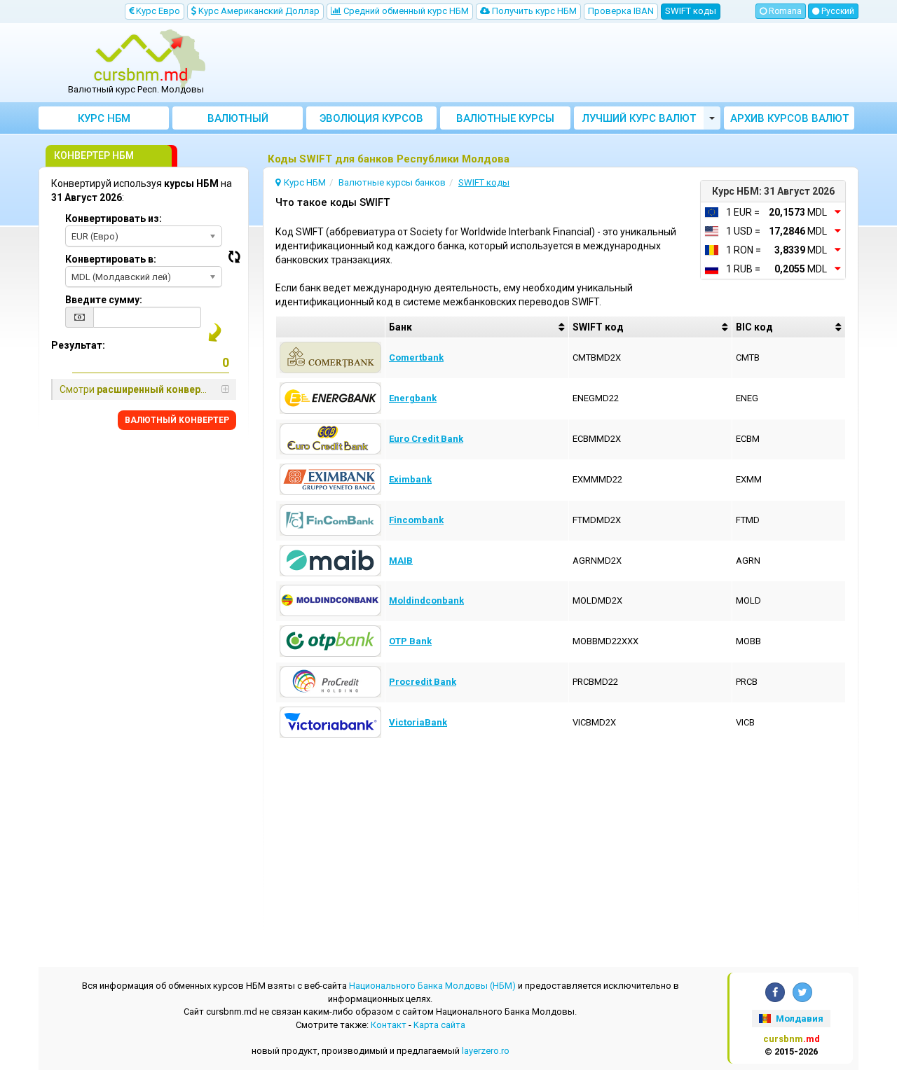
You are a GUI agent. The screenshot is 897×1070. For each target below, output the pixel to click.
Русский (836, 11)
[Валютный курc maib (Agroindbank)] (330, 560)
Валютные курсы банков (505, 121)
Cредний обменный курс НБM (405, 11)
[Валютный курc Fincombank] (330, 519)
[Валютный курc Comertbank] (330, 357)
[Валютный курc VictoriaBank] (330, 721)
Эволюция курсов (371, 118)
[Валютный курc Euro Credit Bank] (330, 438)
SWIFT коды (690, 11)
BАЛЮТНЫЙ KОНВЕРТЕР (177, 420)
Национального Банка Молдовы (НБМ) (432, 985)
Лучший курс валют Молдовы (639, 121)
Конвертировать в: (110, 259)
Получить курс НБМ (533, 11)
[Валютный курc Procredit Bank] (330, 681)
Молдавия (798, 1018)
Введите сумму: (103, 299)
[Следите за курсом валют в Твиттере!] (802, 992)
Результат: (78, 345)
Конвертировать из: (113, 218)
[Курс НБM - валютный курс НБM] (140, 58)
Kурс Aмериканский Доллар (258, 11)
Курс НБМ (104, 118)
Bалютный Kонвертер (237, 121)
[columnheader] (476, 327)
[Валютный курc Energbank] (330, 397)
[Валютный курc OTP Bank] (330, 640)
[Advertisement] (551, 63)
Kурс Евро (157, 11)
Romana (784, 11)
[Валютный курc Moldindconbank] (330, 600)
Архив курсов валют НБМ (789, 121)
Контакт (388, 1025)
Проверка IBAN (621, 11)
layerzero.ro (485, 1050)
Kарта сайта (439, 1025)
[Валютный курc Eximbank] (330, 478)
